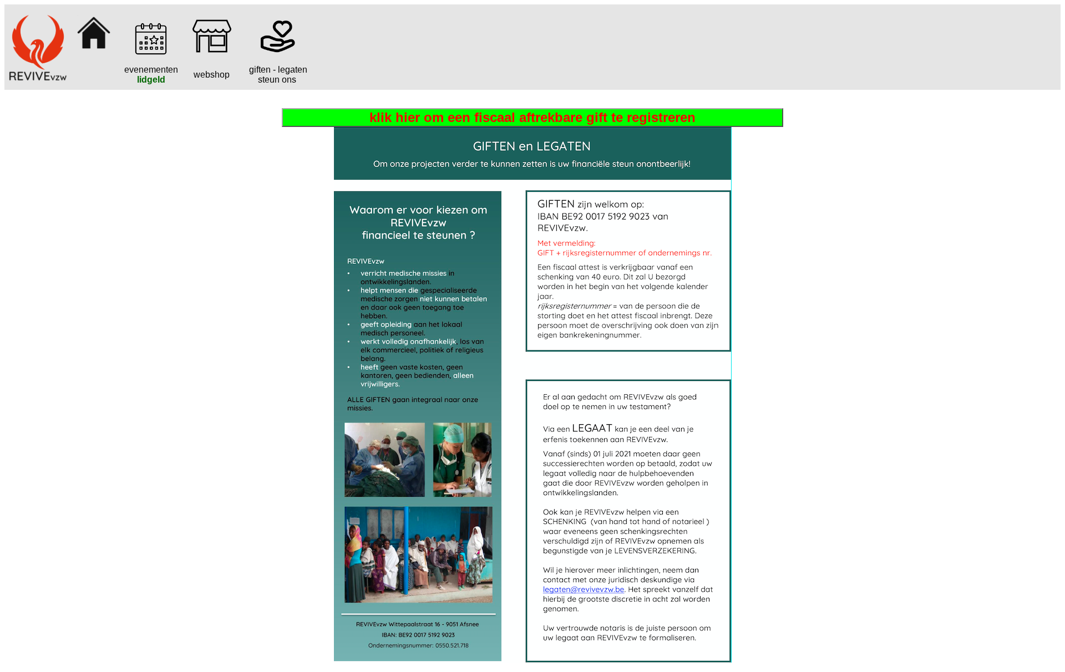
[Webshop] (211, 52)
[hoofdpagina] (93, 51)
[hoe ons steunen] (276, 52)
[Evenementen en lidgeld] (151, 52)
